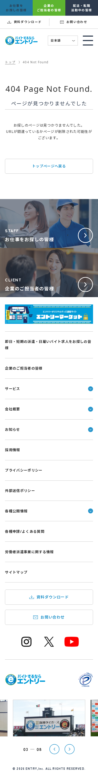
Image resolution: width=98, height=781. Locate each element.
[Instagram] (26, 646)
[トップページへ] (25, 682)
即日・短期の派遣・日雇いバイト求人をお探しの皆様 (48, 344)
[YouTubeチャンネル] (71, 646)
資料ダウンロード (53, 597)
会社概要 (12, 409)
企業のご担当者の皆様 (23, 368)
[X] (49, 646)
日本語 (63, 41)
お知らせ (12, 429)
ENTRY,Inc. (35, 768)
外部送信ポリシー (20, 490)
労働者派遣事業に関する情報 (29, 552)
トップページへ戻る (49, 166)
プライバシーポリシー (23, 470)
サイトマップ (16, 572)
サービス (12, 388)
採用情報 (12, 450)
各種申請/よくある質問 (24, 531)
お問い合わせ (53, 617)
